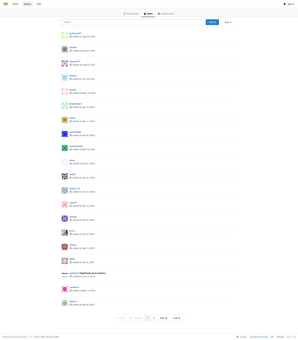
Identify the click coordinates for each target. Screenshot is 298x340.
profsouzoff (75, 33)
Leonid (72, 202)
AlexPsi (73, 47)
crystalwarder (76, 146)
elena (72, 160)
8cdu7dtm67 (75, 104)
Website (280, 337)
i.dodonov (74, 287)
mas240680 (75, 132)
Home (15, 4)
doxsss (72, 245)
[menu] (229, 22)
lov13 (72, 231)
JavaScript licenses (258, 337)
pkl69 (72, 259)
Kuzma (72, 90)
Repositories (133, 13)
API (272, 337)
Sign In (291, 4)
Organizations (167, 13)
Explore (27, 4)
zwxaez (73, 301)
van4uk (73, 217)
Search (212, 22)
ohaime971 (75, 61)
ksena (72, 118)
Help (39, 4)
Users (150, 13)
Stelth (72, 174)
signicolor (74, 273)
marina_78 (74, 188)
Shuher (73, 75)
